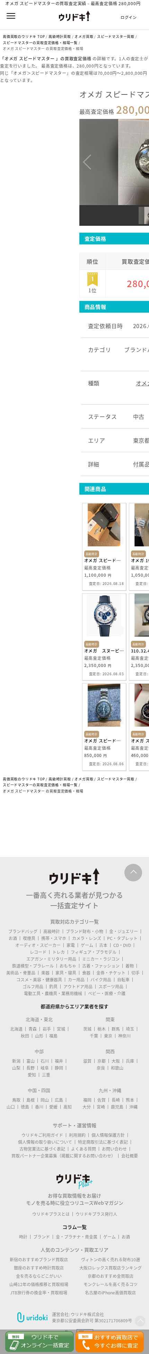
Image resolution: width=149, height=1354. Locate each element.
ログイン (129, 17)
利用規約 (77, 1135)
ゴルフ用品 (33, 986)
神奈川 (124, 1036)
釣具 (53, 986)
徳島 (25, 1107)
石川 (45, 1061)
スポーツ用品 (110, 986)
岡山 (45, 1100)
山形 (39, 1036)
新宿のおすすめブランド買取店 (39, 1259)
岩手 (47, 1029)
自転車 (123, 980)
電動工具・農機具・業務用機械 (53, 993)
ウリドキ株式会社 (87, 1314)
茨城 (87, 1029)
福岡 (87, 1100)
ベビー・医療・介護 (106, 993)
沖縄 (133, 1107)
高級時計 (51, 931)
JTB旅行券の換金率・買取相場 (38, 1293)
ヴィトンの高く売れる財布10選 (110, 1259)
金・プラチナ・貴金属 (76, 1237)
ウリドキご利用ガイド (42, 1135)
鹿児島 (117, 1107)
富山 (30, 1061)
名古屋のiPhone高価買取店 (110, 1293)
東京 (108, 1036)
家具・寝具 (65, 973)
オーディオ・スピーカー (38, 945)
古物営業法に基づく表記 (42, 1149)
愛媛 (53, 1107)
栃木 (101, 1029)
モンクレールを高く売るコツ (111, 1284)
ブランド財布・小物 (84, 931)
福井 (59, 1061)
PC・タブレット (122, 938)
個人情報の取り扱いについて (45, 1142)
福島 (53, 1036)
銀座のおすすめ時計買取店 (39, 1268)
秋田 (25, 1036)
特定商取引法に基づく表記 (103, 1142)
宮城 (61, 1029)
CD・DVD (122, 945)
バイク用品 (100, 980)
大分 (86, 1107)
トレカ (58, 952)
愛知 (32, 1075)
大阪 (116, 1061)
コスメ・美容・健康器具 (39, 980)
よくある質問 (83, 1149)
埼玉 (130, 1029)
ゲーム (87, 945)
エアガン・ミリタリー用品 (51, 959)
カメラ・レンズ (86, 938)
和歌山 (117, 1068)
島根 (30, 1100)
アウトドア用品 (78, 986)
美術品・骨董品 (20, 973)
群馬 (116, 1029)
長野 (30, 1068)
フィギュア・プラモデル (93, 952)
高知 (67, 1107)
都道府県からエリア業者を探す (74, 1006)
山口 (11, 1107)
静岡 (59, 1068)
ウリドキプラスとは (51, 1214)
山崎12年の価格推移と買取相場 (38, 1284)
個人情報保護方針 (108, 1135)
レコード (38, 952)
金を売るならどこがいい (39, 1276)
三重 (46, 1075)
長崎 (116, 1100)
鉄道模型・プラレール (33, 966)
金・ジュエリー (123, 931)
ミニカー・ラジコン (101, 959)
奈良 (101, 1068)
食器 (86, 973)
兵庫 (130, 1061)
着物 (129, 966)
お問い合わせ (114, 1149)
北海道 (16, 1029)
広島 (59, 1100)
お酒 (13, 938)
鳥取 (16, 1100)
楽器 (45, 973)
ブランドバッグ (22, 931)
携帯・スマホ (53, 938)
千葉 (94, 1036)
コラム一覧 (74, 1226)
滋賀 (87, 1061)
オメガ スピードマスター (104, 741)
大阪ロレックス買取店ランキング (110, 1268)
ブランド (41, 1237)
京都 (101, 1061)
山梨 (16, 1068)
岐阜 (45, 1068)
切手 (135, 973)
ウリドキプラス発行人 (96, 1214)
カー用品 (76, 980)
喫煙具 (29, 938)
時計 (23, 1237)
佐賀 (101, 1100)
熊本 (130, 1100)
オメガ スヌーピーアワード (104, 651)
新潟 (16, 1061)
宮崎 (101, 1107)
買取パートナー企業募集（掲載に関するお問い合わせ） (63, 1156)
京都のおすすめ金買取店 (110, 1276)
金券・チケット (110, 973)
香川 (39, 1107)
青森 (32, 1029)
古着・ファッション (101, 966)
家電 (71, 945)
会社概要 (129, 1156)
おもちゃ (68, 966)
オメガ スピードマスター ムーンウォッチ (104, 560)
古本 (103, 945)
